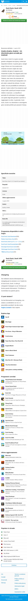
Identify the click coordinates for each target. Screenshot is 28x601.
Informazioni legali (19, 586)
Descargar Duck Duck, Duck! (9, 246)
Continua (14, 565)
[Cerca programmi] (23, 1)
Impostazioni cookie (20, 592)
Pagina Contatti (6, 307)
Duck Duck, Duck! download (8, 236)
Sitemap (3, 582)
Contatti (3, 577)
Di (10, 12)
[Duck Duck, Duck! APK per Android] (3, 11)
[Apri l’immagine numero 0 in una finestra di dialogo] (12, 138)
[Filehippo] (5, 1)
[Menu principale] (26, 1)
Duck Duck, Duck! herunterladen (9, 244)
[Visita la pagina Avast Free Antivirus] (14, 17)
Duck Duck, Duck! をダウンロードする (11, 241)
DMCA (16, 589)
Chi (2, 574)
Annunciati (4, 580)
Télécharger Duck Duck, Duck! (9, 249)
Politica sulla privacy (20, 583)
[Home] (1, 5)
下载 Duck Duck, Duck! (7, 252)
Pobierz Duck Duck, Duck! (8, 239)
